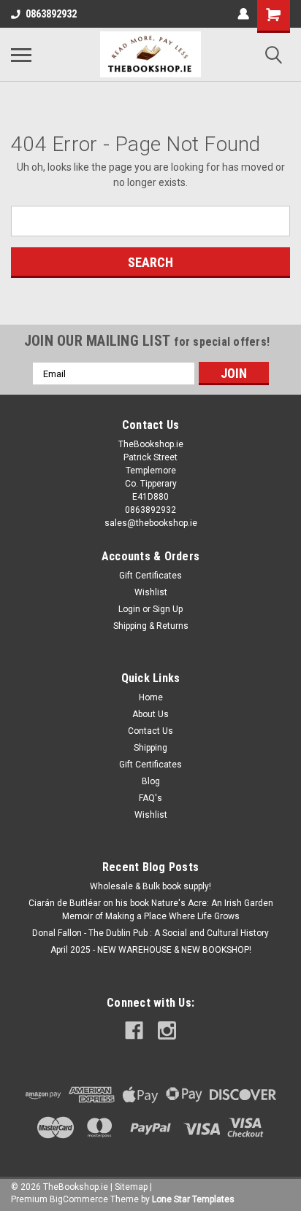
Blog (151, 781)
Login (129, 609)
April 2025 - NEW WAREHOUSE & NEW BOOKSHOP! (150, 950)
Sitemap (131, 1187)
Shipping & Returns (150, 626)
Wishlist (150, 592)
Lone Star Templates (193, 1199)
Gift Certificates (150, 575)
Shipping (150, 748)
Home (151, 697)
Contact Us (150, 731)
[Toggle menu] (21, 55)
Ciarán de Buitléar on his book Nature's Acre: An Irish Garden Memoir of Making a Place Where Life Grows (150, 909)
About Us (150, 714)
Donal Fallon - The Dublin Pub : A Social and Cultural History (150, 933)
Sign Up (168, 609)
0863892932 (51, 14)
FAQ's (150, 798)
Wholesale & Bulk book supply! (150, 886)
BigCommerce (79, 1199)
